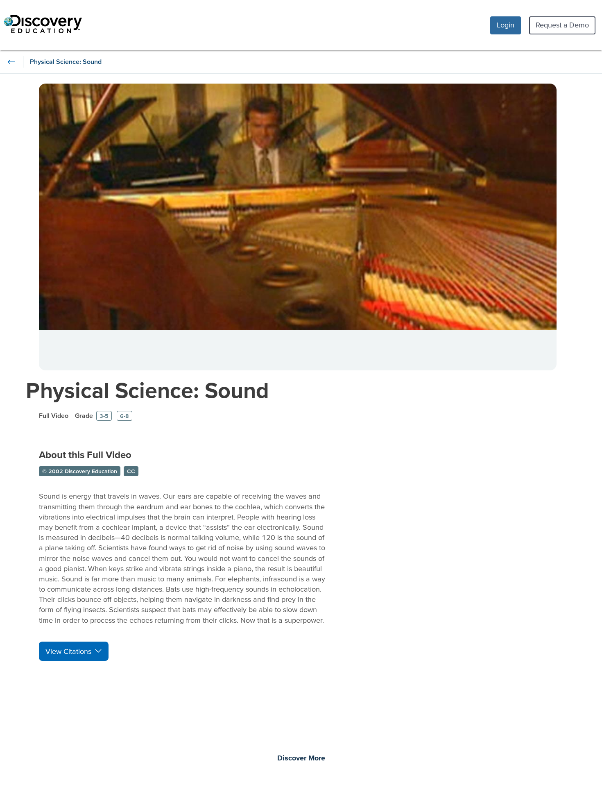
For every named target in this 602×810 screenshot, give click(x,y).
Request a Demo (562, 24)
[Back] (11, 62)
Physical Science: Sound (147, 389)
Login (505, 24)
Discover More (301, 758)
